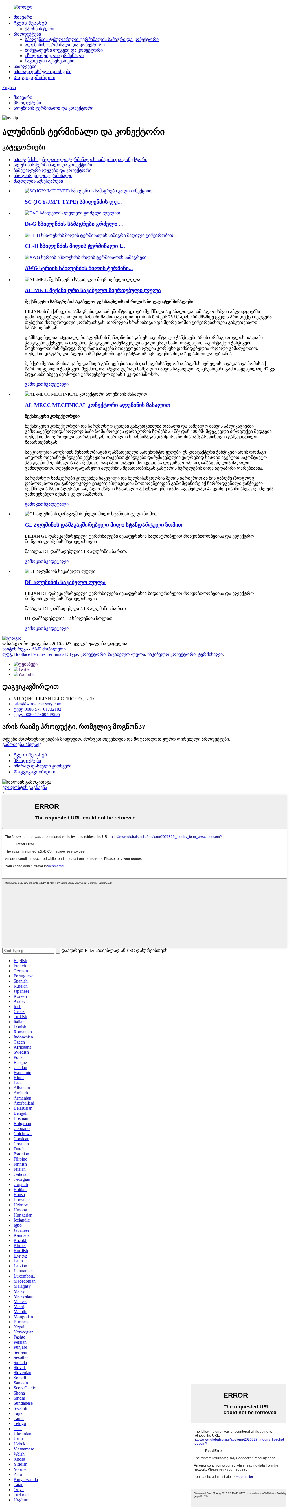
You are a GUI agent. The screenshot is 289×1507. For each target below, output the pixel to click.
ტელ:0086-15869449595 (37, 714)
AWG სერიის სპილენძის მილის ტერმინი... (79, 268)
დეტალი (60, 384)
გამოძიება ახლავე (21, 744)
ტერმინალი (210, 654)
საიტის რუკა (15, 649)
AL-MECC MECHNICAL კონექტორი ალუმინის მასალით (97, 405)
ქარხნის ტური (39, 28)
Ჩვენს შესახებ (30, 23)
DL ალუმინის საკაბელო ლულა (65, 582)
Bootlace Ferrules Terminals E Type (46, 654)
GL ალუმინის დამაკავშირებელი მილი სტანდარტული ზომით (103, 525)
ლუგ (7, 654)
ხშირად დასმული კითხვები (42, 71)
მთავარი (23, 17)
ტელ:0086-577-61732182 (37, 709)
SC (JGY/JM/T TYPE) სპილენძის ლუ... (73, 202)
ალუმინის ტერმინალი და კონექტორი (65, 44)
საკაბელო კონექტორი (171, 654)
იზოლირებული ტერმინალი (54, 55)
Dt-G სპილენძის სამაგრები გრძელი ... (74, 224)
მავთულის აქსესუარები (49, 60)
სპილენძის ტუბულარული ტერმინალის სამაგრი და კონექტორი (92, 39)
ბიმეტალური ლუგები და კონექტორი (64, 50)
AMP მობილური (49, 649)
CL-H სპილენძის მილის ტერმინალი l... (75, 246)
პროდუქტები (27, 34)
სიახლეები (25, 66)
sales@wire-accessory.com (37, 703)
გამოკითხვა (38, 384)
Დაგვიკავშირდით (34, 77)
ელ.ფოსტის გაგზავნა (24, 787)
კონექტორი (93, 654)
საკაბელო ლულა (126, 654)
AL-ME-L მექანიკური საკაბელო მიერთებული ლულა (93, 290)
